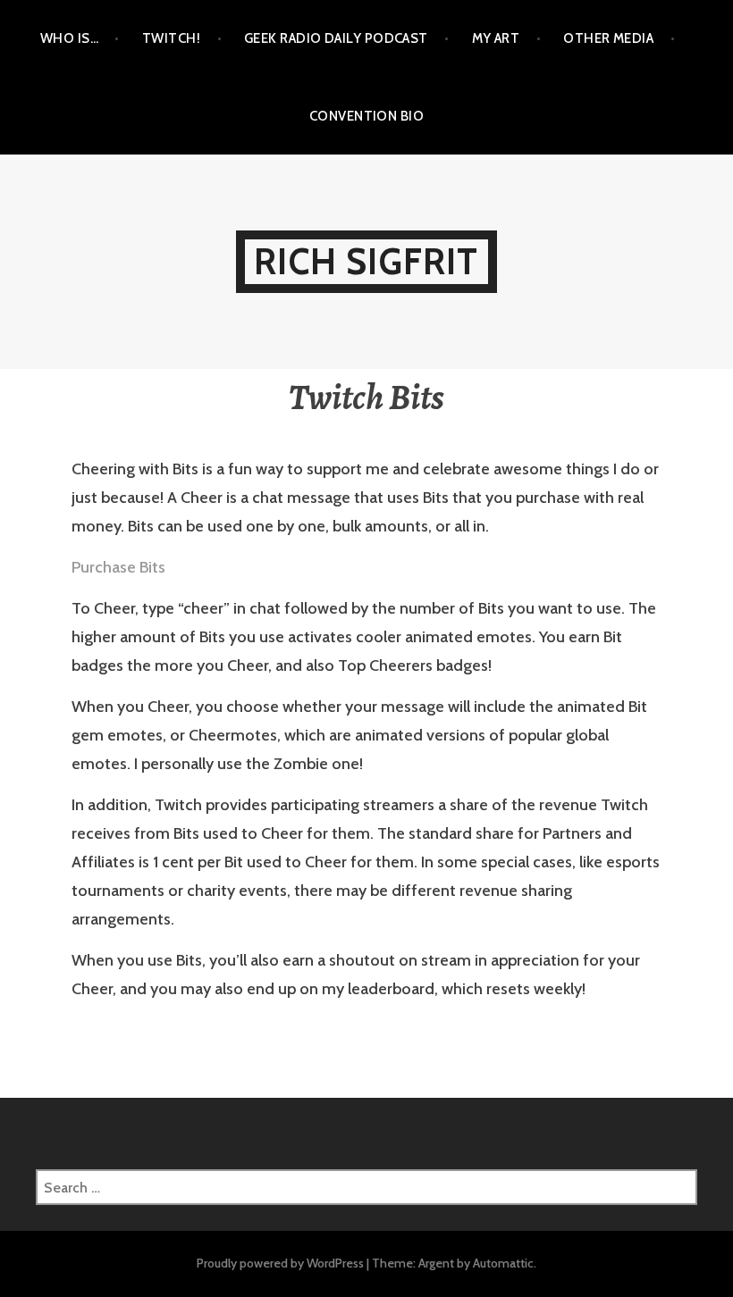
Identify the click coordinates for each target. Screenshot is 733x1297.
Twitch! (171, 38)
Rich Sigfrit (366, 261)
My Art (496, 38)
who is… (69, 38)
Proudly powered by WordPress (280, 1263)
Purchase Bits (118, 567)
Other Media (608, 38)
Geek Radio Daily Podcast (336, 38)
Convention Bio (366, 116)
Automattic (503, 1263)
